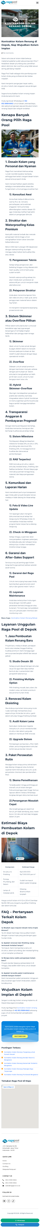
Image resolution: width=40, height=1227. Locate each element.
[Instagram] (8, 1201)
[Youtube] (4, 1201)
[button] (37, 2)
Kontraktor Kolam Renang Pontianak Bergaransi (21, 1074)
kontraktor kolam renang (27, 1008)
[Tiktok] (13, 1201)
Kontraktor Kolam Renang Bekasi (24, 618)
